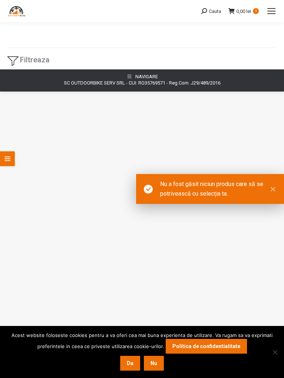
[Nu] (274, 352)
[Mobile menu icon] (271, 11)
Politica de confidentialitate (206, 346)
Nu (154, 363)
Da (130, 363)
